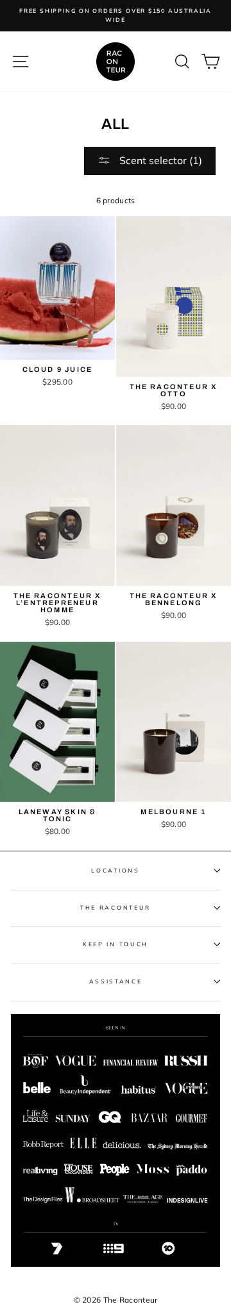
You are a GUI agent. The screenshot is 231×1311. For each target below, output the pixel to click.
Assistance (115, 981)
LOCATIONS (115, 870)
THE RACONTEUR (115, 907)
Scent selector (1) (159, 160)
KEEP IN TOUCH (115, 944)
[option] (115, 15)
